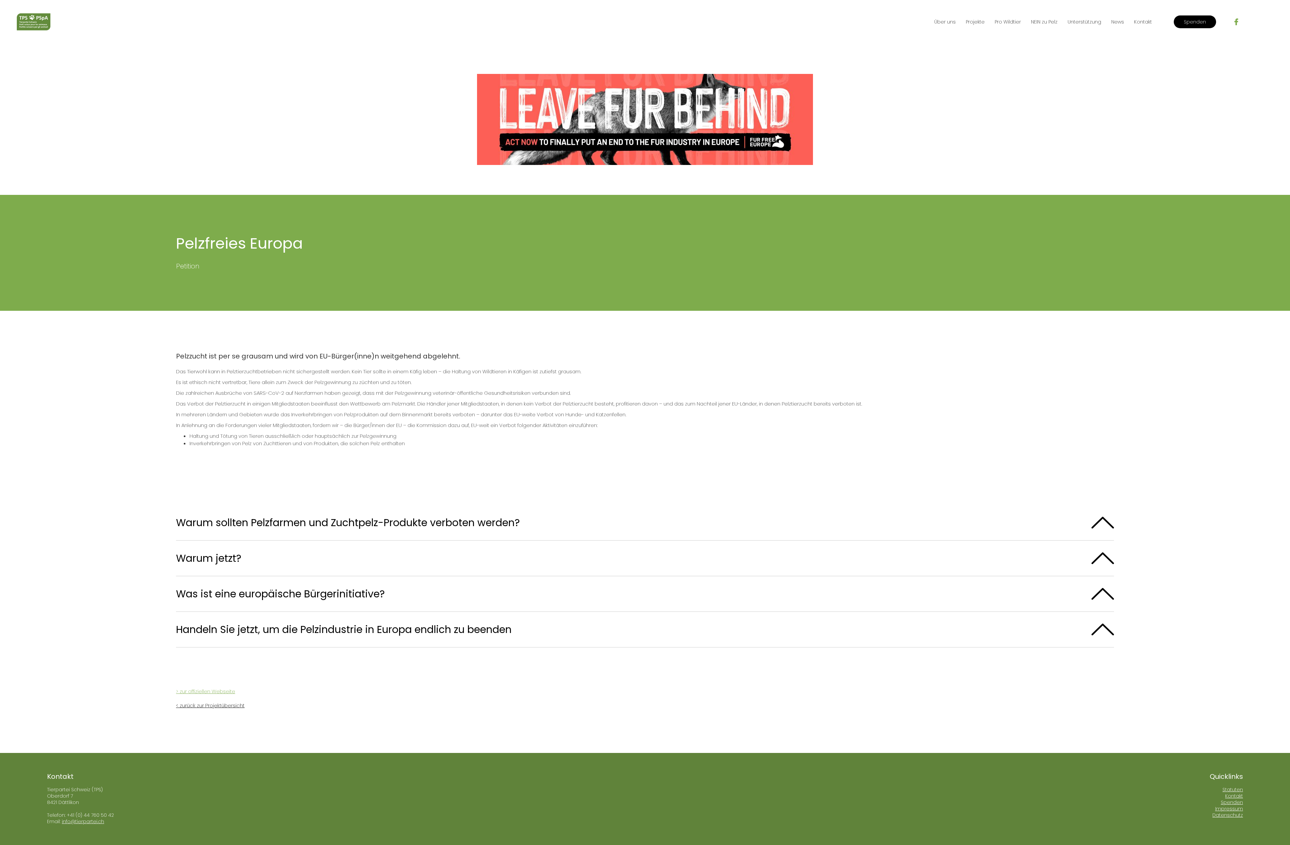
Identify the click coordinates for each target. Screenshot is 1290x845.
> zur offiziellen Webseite (205, 691)
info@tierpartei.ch (83, 821)
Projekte (975, 21)
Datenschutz (1227, 815)
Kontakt (1143, 21)
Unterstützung (1084, 21)
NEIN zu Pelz (1044, 21)
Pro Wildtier (1008, 21)
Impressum (1229, 808)
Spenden (1195, 21)
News (1117, 21)
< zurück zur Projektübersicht (210, 705)
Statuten (1232, 789)
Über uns (945, 21)
